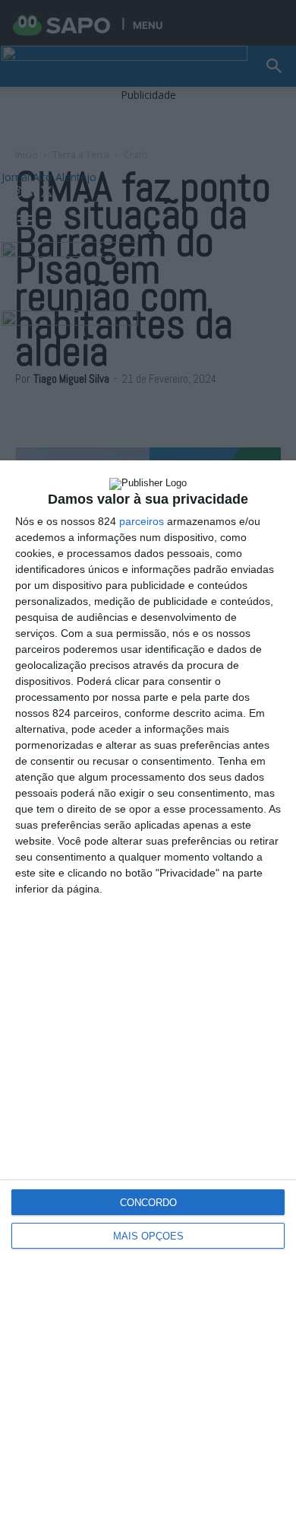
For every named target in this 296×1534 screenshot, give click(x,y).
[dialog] (148, 997)
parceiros (141, 521)
